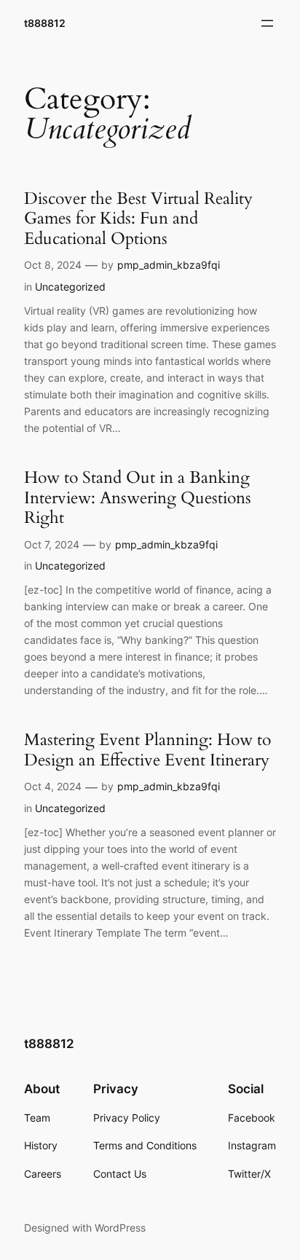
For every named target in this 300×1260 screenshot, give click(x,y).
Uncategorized (70, 286)
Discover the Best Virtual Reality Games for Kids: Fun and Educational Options (138, 219)
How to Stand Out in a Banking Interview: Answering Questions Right (137, 498)
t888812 (45, 23)
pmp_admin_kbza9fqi (168, 265)
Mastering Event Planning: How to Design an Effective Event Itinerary (147, 750)
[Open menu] (267, 23)
